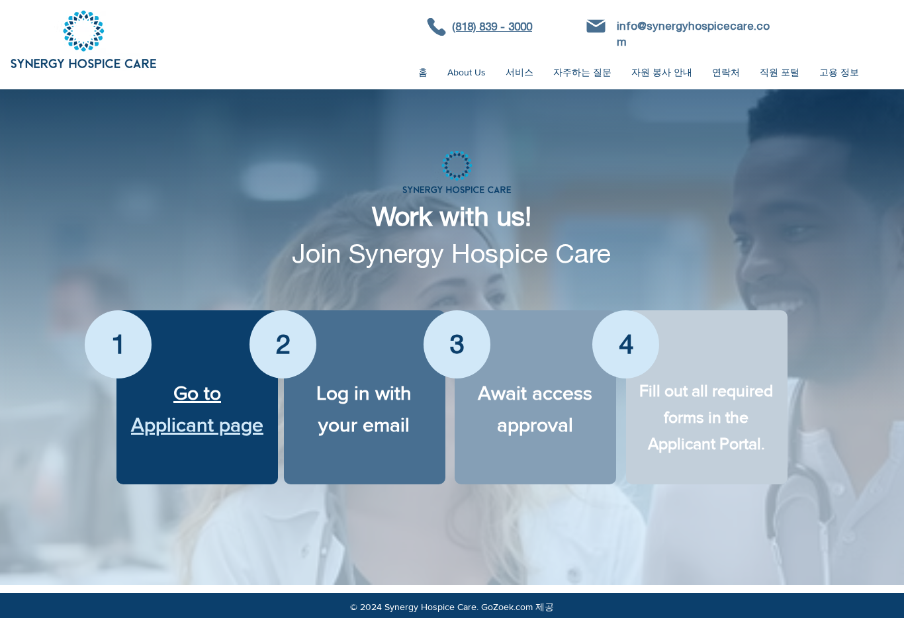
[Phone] (436, 27)
